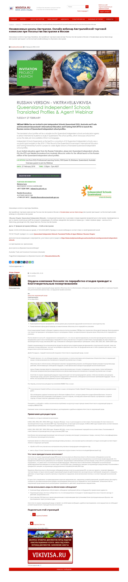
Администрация (104, 8)
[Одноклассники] (13, 262)
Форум (23, 19)
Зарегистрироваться (105, 7)
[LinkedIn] (21, 262)
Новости (109, 19)
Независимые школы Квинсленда (71, 212)
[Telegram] (32, 262)
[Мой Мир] (16, 262)
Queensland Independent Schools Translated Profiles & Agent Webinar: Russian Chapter (64, 234)
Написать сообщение (64, 569)
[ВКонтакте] (10, 262)
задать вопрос (105, 11)
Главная (14, 19)
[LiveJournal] (24, 262)
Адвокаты (65, 19)
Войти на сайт (103, 5)
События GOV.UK (78, 19)
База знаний (52, 19)
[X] (18, 262)
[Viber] (27, 262)
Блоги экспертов (37, 19)
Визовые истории (95, 19)
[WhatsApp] (30, 262)
